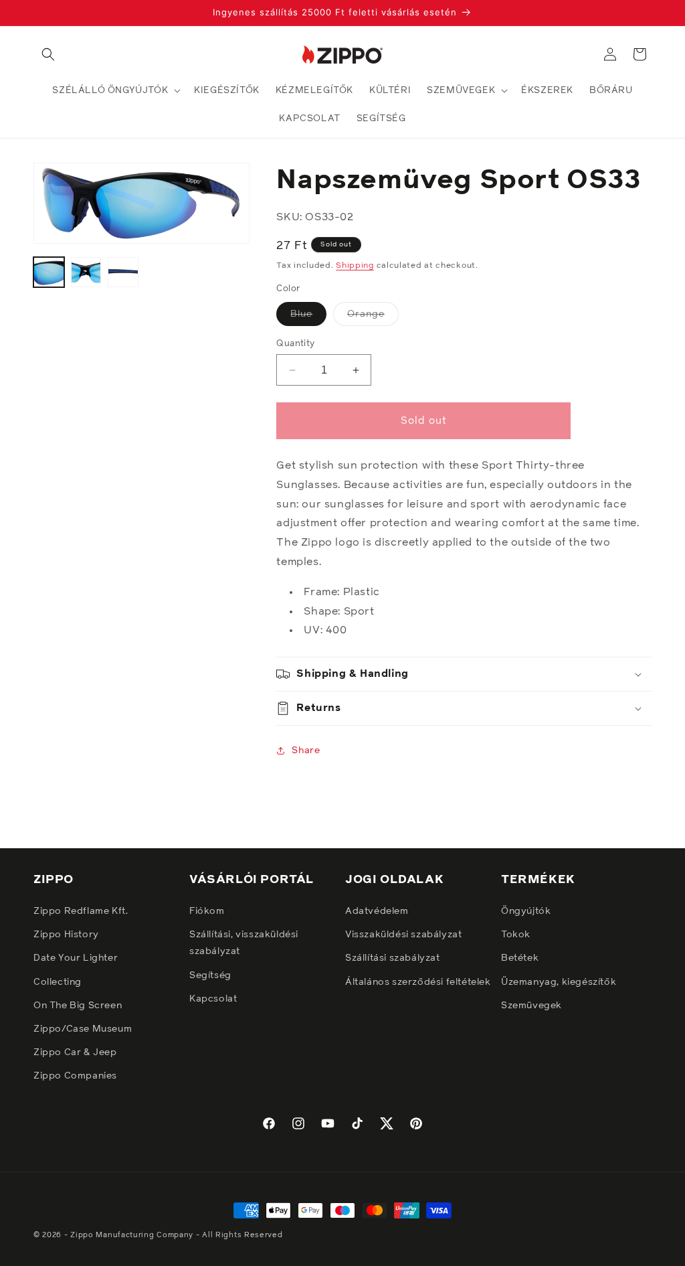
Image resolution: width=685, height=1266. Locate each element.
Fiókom (207, 911)
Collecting (57, 982)
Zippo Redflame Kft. (80, 911)
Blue (308, 317)
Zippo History (66, 934)
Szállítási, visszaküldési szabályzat (243, 943)
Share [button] (306, 750)
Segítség (210, 975)
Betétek (520, 958)
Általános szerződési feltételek (418, 982)
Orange (373, 317)
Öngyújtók (526, 911)
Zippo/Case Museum (82, 1029)
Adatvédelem (377, 911)
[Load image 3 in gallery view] (123, 272)
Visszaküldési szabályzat (403, 934)
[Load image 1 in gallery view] (48, 272)
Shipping (355, 266)
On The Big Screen (77, 1005)
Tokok (515, 934)
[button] (48, 54)
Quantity (295, 343)
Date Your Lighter (75, 958)
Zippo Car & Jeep (75, 1052)
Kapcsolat (213, 999)
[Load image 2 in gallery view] (86, 272)
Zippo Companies (75, 1076)
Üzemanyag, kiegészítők (558, 982)
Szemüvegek (531, 1005)
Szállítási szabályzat (392, 958)
